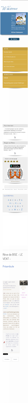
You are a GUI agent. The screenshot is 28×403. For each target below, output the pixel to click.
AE (11, 181)
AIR (26, 295)
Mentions (17, 179)
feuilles (7, 306)
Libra (17, 181)
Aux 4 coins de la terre (9, 66)
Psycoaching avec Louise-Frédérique (14, 83)
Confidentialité (22, 179)
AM (15, 181)
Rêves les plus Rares (8, 61)
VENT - (5, 308)
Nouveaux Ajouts (8, 52)
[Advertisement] (14, 107)
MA (13, 181)
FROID (22, 295)
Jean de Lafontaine (7, 289)
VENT (23, 293)
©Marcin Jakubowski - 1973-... (24, 287)
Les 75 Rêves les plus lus (9, 56)
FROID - (5, 314)
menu (15, 39)
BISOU (24, 297)
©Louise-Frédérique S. (9, 179)
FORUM (6, 78)
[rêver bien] (15, 137)
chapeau (7, 304)
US (18, 181)
